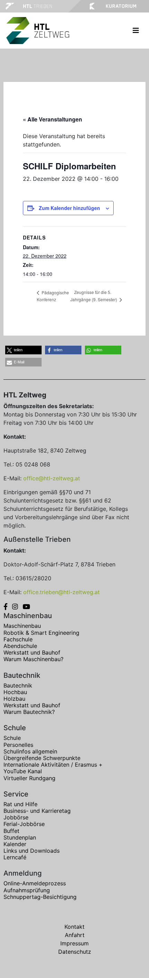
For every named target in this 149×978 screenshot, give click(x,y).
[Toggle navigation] (135, 30)
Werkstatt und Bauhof (31, 652)
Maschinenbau (22, 625)
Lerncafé (14, 857)
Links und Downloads (31, 850)
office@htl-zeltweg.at (51, 478)
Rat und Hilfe (20, 804)
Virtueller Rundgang (29, 778)
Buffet (11, 830)
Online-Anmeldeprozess (34, 883)
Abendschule (20, 645)
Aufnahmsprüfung (26, 890)
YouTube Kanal (22, 771)
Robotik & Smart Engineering (41, 632)
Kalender (14, 844)
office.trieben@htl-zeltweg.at (61, 592)
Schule (12, 737)
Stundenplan (19, 837)
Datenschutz (74, 951)
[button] (23, 350)
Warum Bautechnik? (29, 711)
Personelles (18, 744)
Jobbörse (15, 817)
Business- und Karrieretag (37, 810)
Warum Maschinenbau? (33, 659)
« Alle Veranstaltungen (52, 119)
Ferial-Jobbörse (24, 823)
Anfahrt (75, 934)
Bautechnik (17, 685)
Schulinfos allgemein (30, 751)
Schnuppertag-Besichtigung (40, 896)
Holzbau (14, 698)
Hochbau (15, 692)
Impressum (74, 943)
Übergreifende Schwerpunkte (41, 757)
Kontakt (74, 926)
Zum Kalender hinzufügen (69, 207)
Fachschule (18, 639)
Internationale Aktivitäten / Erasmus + (53, 764)
